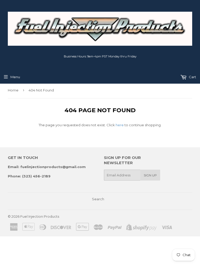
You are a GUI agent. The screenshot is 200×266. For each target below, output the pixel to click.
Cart (192, 77)
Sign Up (150, 175)
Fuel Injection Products (39, 216)
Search (98, 199)
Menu (15, 77)
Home (13, 90)
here (120, 125)
